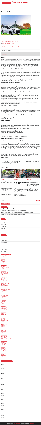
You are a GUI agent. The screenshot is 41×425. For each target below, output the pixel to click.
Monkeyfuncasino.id (4, 297)
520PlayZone (3, 323)
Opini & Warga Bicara (4, 246)
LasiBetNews (3, 329)
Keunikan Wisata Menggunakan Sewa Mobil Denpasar (12, 46)
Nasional (2, 244)
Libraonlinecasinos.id (4, 298)
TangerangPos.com (4, 320)
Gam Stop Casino (4, 294)
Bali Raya (2, 236)
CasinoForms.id (3, 262)
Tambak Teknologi (4, 335)
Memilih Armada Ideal (6, 45)
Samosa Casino (3, 308)
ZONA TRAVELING (4, 345)
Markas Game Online (4, 273)
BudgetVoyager (3, 304)
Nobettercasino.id (4, 296)
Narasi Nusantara (4, 256)
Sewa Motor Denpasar (32, 181)
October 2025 (3, 228)
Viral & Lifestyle (3, 251)
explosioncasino (3, 286)
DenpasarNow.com (20, 2)
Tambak (2, 354)
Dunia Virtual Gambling (5, 267)
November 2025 (3, 226)
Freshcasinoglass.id (4, 295)
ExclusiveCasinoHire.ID (5, 283)
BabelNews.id (3, 312)
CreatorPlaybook (4, 303)
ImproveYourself (3, 314)
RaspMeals (3, 318)
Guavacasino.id (3, 291)
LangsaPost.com (4, 348)
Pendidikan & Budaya (4, 249)
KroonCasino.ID (3, 301)
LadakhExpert (3, 350)
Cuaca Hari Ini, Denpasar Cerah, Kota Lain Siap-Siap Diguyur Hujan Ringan (13, 214)
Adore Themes (31, 423)
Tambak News (3, 353)
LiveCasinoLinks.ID (4, 277)
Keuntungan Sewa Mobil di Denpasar (9, 43)
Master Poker (3, 266)
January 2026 (3, 222)
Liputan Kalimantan (4, 336)
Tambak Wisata (3, 344)
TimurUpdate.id (3, 313)
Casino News (3, 269)
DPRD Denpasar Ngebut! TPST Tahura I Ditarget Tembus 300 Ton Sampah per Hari (14, 210)
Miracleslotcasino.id (4, 288)
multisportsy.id (3, 342)
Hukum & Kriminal (4, 242)
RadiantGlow (3, 315)
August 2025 (3, 232)
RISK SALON (3, 347)
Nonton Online (3, 343)
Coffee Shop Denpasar (5, 181)
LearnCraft (2, 302)
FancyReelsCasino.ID (4, 285)
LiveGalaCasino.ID (4, 274)
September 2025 (3, 230)
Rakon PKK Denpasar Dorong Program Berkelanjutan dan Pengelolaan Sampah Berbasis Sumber (17, 212)
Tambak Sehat (3, 331)
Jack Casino (3, 284)
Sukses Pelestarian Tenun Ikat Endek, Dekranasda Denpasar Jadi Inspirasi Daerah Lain (15, 208)
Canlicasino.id (3, 261)
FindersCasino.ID (4, 282)
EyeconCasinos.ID (4, 280)
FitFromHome (3, 330)
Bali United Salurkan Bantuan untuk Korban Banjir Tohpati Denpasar (20, 182)
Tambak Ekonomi (4, 333)
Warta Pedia (3, 259)
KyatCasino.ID (3, 300)
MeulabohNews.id (4, 309)
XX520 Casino (3, 321)
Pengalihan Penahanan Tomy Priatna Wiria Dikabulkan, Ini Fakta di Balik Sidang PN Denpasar (16, 216)
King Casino (3, 278)
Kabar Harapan (3, 257)
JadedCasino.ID (3, 279)
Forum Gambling (4, 265)
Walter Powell (13, 14)
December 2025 (3, 224)
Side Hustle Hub (3, 349)
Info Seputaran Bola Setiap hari (6, 338)
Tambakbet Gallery (4, 356)
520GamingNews (4, 324)
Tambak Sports (3, 355)
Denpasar (6, 157)
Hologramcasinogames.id (5, 289)
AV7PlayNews (3, 327)
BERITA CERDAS (4, 255)
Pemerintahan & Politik (4, 247)
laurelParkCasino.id (4, 272)
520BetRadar (3, 325)
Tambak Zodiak (3, 332)
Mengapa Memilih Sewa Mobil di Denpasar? (10, 41)
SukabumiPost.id (4, 341)
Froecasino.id (3, 292)
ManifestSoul (3, 306)
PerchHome (3, 319)
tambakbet (2, 362)
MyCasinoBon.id (4, 263)
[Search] (39, 7)
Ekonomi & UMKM (4, 240)
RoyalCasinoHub (4, 307)
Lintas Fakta (3, 260)
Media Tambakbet (4, 358)
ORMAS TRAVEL (4, 339)
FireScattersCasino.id (4, 268)
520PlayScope (3, 326)
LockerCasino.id (3, 271)
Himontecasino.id (4, 290)
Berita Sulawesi (3, 337)
